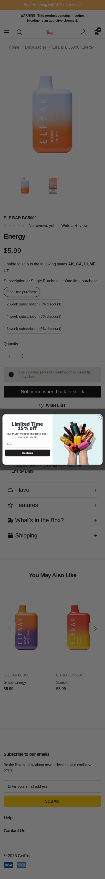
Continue (27, 452)
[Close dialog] (99, 417)
